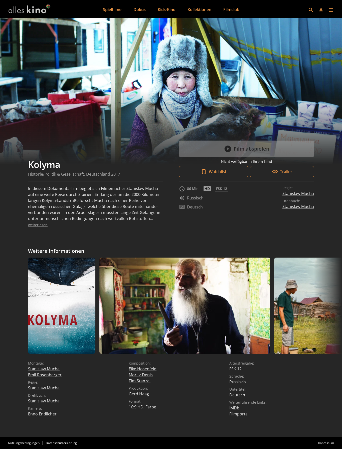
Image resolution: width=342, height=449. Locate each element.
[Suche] (311, 10)
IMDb (234, 408)
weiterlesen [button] (38, 224)
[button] (331, 10)
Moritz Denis (141, 375)
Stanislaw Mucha (298, 193)
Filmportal (239, 414)
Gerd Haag (139, 394)
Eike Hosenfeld (142, 369)
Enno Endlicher (42, 414)
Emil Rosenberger (45, 375)
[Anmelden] (321, 10)
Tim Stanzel (139, 381)
